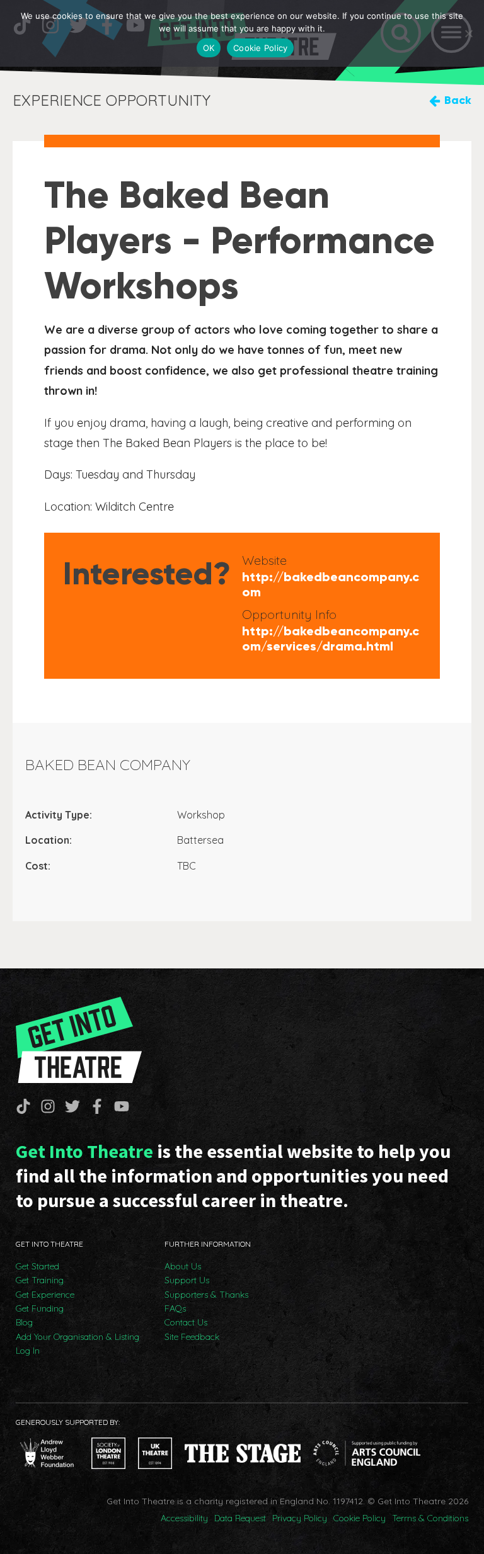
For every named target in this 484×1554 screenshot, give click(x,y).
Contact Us (185, 1322)
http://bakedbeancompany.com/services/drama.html (330, 638)
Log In (28, 1350)
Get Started (37, 1266)
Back (457, 100)
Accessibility (184, 1518)
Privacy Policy (299, 1518)
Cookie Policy (359, 1518)
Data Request (240, 1518)
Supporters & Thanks (206, 1294)
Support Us (186, 1280)
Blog (24, 1322)
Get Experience (45, 1294)
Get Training (40, 1280)
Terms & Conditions (430, 1518)
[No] (468, 33)
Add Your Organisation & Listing (77, 1336)
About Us (182, 1266)
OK (209, 48)
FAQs (175, 1308)
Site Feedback (191, 1336)
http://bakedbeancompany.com (330, 584)
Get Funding (40, 1308)
